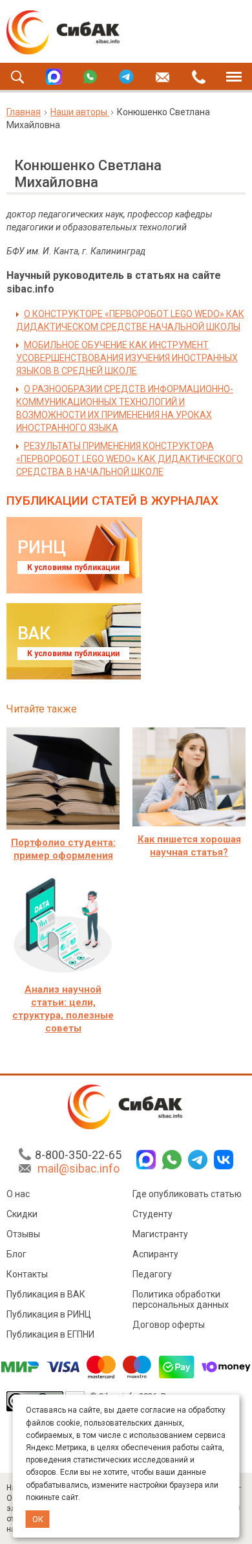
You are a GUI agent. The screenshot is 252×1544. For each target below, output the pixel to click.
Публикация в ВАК (45, 1294)
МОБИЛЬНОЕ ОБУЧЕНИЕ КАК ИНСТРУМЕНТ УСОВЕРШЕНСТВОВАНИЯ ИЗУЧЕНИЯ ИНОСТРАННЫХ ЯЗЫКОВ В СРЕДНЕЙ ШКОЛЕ (127, 358)
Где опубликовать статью (187, 1194)
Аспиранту (155, 1254)
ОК (37, 1519)
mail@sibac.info (78, 1168)
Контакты (27, 1274)
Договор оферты (168, 1324)
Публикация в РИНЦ (48, 1314)
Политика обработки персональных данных (180, 1299)
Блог (16, 1254)
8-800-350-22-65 (78, 1155)
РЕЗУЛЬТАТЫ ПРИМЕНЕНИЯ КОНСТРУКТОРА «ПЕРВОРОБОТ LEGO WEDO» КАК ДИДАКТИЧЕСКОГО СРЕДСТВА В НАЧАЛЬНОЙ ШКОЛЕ (129, 459)
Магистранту (160, 1234)
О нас (18, 1194)
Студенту (152, 1214)
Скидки (21, 1214)
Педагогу (152, 1274)
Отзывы (23, 1234)
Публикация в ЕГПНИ (50, 1334)
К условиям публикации (73, 567)
